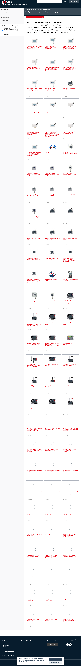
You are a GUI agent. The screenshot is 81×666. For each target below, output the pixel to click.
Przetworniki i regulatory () (70, 27)
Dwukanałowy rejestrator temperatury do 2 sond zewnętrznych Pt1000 (34, 344)
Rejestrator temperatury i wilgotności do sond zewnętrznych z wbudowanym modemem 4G (34, 429)
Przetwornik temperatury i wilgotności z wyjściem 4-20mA (69, 174)
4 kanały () (39, 34)
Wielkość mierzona (13, 6)
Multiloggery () (30, 25)
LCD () (45, 27)
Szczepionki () (37, 32)
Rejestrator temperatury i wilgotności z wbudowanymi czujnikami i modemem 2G (70, 450)
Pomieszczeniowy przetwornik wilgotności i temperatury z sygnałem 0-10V (33, 599)
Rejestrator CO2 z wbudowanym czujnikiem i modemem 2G (69, 365)
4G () (48, 32)
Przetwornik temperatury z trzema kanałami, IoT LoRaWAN (52, 195)
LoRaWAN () (75, 24)
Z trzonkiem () (37, 29)
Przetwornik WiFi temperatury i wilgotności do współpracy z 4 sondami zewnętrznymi (69, 89)
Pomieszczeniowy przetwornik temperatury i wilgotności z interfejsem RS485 (51, 556)
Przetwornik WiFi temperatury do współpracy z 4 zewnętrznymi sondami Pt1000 (69, 217)
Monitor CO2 (47, 534)
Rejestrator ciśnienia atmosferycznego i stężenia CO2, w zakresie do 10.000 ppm (34, 365)
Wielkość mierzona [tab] (4, 9)
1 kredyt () (73, 30)
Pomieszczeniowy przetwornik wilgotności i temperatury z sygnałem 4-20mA (51, 599)
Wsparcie (27, 6)
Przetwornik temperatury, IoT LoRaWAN (69, 195)
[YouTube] (67, 645)
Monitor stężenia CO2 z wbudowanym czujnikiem (68, 344)
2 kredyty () (29, 32)
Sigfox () (44, 25)
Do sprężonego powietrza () (63, 30)
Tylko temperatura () (56, 29)
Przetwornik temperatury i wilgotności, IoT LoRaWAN (32, 195)
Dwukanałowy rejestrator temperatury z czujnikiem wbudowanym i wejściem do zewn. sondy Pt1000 (52, 344)
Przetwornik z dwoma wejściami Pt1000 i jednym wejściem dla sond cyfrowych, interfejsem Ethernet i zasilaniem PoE (52, 111)
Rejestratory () (30, 22)
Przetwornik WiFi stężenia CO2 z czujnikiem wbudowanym (51, 216)
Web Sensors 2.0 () (52, 24)
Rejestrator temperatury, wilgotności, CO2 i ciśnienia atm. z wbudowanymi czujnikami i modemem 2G (34, 493)
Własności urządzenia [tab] (5, 12)
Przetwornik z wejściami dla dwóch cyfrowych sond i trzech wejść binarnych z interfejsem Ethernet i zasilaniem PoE (70, 111)
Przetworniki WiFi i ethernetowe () (34, 27)
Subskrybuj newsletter (52, 644)
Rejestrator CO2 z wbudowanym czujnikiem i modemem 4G (33, 386)
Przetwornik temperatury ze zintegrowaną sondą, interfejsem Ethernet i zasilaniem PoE (69, 68)
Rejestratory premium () (59, 22)
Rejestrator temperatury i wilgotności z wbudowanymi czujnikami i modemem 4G (34, 471)
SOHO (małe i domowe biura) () (11, 27)
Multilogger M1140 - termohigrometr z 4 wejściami (70, 280)
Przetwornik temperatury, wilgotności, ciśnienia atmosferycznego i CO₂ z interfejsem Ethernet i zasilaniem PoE (51, 91)
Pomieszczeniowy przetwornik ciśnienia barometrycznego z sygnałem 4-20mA (33, 556)
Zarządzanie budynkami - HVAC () (11, 30)
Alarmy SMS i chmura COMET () (33, 30)
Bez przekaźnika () (67, 29)
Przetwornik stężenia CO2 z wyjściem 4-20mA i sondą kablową (70, 153)
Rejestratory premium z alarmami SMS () (43, 22)
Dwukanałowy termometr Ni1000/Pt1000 (32, 514)
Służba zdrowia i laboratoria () (11, 29)
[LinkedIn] (70, 645)
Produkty (5, 6)
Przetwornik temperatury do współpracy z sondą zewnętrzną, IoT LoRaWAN (34, 174)
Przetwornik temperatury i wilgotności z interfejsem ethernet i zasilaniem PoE (34, 302)
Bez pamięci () (59, 27)
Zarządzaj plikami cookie (55, 662)
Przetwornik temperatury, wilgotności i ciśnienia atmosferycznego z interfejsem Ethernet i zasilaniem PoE (34, 90)
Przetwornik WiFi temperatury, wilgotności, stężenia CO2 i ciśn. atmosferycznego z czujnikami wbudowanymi (33, 281)
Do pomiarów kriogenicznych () (48, 30)
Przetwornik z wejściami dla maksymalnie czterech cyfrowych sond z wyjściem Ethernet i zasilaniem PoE (33, 133)
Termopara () (43, 24)
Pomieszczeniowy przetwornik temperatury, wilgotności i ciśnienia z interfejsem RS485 (70, 578)
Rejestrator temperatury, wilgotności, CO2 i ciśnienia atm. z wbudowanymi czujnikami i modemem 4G (52, 493)
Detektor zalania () (55, 32)
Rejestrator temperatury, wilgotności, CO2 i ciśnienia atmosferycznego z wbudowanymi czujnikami (70, 493)
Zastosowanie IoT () (65, 32)
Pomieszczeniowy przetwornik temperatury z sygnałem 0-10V (33, 577)
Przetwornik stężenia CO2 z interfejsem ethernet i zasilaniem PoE (69, 620)
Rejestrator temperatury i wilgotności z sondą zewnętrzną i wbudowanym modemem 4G (34, 450)
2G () (43, 32)
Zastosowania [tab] (3, 22)
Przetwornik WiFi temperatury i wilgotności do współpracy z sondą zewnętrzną (70, 238)
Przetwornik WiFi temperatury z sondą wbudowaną (51, 259)
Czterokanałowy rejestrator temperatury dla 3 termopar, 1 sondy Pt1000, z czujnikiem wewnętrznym (70, 302)
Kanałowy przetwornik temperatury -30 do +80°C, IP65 (70, 514)
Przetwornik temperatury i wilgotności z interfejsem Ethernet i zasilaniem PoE (52, 47)
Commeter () (37, 25)
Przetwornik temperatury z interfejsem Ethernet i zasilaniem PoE (33, 68)
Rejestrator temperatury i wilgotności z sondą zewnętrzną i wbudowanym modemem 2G (70, 429)
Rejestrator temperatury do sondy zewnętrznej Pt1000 (33, 407)
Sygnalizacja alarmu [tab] (4, 20)
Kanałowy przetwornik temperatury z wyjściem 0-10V (34, 535)
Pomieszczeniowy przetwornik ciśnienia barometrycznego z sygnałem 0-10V (69, 535)
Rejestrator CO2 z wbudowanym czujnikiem (51, 365)
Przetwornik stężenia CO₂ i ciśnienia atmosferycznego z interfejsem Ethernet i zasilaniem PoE (34, 47)
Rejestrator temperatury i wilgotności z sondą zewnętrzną (52, 429)
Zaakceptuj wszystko (56, 659)
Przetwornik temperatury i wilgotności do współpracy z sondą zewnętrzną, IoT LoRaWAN (52, 174)
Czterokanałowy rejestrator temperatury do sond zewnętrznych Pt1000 (52, 323)
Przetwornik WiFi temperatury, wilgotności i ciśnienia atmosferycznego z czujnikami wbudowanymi (69, 260)
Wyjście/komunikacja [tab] (5, 17)
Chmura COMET (48, 152)
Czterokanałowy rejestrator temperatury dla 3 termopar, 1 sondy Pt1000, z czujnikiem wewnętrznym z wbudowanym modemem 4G (34, 324)
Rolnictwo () (7, 33)
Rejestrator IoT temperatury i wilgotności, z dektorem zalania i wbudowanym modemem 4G (51, 386)
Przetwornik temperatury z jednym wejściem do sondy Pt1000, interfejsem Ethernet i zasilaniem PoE (52, 69)
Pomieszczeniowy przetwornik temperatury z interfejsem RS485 (69, 556)
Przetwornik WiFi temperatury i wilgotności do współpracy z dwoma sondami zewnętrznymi (52, 238)
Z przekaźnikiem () (46, 29)
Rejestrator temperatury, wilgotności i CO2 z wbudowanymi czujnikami (70, 471)
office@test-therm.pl (9, 651)
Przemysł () (7, 28)
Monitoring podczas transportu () (11, 25)
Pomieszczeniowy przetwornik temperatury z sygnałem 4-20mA (51, 577)
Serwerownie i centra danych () (11, 31)
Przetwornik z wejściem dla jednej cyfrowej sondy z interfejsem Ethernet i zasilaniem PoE (70, 132)
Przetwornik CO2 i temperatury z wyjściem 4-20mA (33, 620)
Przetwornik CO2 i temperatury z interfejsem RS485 (69, 599)
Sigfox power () (63, 25)
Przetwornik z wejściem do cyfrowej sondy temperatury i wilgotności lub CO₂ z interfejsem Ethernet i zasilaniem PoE (34, 154)
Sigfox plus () (72, 25)
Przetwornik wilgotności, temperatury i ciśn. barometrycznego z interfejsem (52, 302)
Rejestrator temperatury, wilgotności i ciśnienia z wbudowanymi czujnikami (52, 471)
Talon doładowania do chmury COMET (51, 280)
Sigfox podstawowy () (53, 25)
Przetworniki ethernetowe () (64, 24)
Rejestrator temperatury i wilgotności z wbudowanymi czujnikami (52, 450)
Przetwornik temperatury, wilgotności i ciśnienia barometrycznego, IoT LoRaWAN (34, 217)
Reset (46, 17)
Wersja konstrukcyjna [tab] (5, 14)
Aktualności (21, 6)
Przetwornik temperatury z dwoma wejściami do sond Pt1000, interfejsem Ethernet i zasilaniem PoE (70, 48)
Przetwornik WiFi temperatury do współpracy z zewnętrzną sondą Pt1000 (33, 238)
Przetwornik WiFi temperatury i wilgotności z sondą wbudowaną (33, 259)
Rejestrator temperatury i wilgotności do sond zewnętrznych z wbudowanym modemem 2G (70, 408)
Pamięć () (29, 29)
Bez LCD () (51, 27)
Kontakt (65, 1)
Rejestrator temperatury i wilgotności (52, 407)
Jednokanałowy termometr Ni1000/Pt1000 (50, 514)
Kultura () (6, 34)
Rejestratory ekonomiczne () (32, 24)
